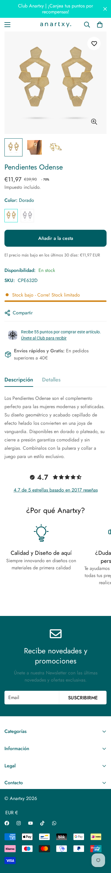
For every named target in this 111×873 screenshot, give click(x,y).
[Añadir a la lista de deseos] (94, 43)
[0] (100, 24)
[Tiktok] (42, 823)
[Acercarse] (94, 122)
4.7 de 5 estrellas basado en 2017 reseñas (56, 490)
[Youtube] (30, 823)
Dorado (11, 215)
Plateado (27, 215)
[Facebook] (6, 823)
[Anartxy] (55, 24)
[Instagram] (18, 823)
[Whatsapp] (54, 823)
